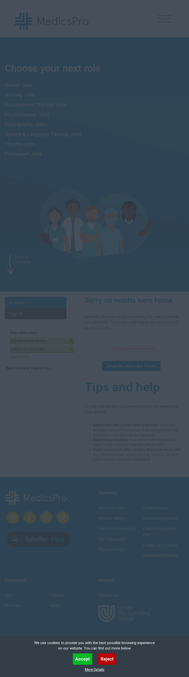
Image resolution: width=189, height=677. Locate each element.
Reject (107, 659)
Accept (82, 659)
